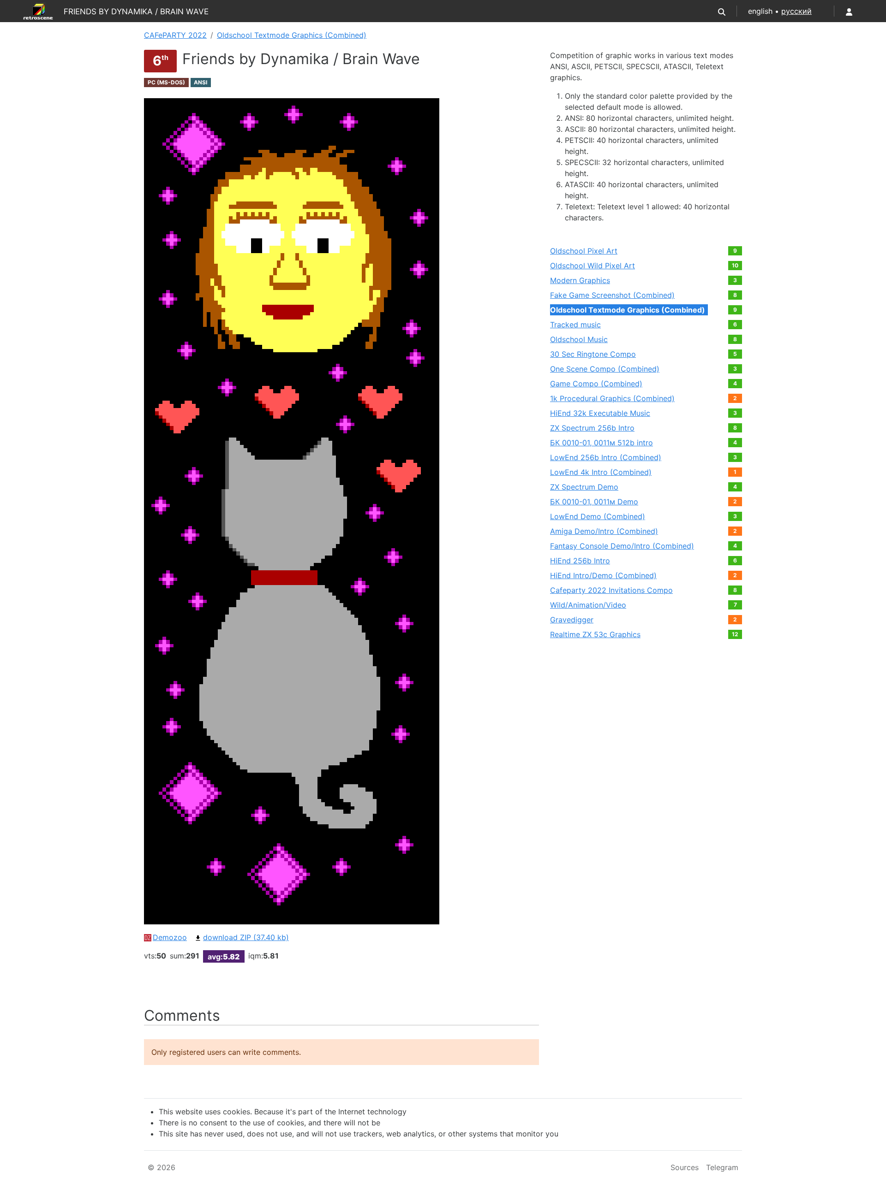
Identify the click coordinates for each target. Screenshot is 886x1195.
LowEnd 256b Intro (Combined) (605, 457)
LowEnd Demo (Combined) (597, 516)
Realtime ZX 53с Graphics (595, 634)
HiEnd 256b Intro (580, 560)
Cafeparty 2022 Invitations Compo (611, 590)
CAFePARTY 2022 (175, 35)
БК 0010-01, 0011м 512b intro (601, 442)
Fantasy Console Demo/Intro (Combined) (622, 545)
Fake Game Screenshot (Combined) (612, 295)
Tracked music (575, 324)
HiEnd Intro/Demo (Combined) (603, 575)
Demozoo (170, 937)
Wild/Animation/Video (588, 604)
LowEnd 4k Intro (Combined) (601, 472)
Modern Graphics (580, 280)
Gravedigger (571, 619)
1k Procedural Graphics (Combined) (612, 398)
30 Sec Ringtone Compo (593, 354)
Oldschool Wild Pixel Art (592, 265)
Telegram (722, 1167)
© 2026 (161, 1167)
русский (796, 11)
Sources (684, 1167)
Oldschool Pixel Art (583, 250)
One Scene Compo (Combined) (604, 368)
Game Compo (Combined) (596, 383)
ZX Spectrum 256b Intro (592, 427)
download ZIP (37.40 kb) (246, 937)
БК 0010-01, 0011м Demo (594, 501)
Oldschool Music (579, 339)
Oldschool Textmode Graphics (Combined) (291, 35)
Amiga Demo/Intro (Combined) (604, 531)
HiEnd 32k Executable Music (600, 413)
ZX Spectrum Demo (584, 486)
